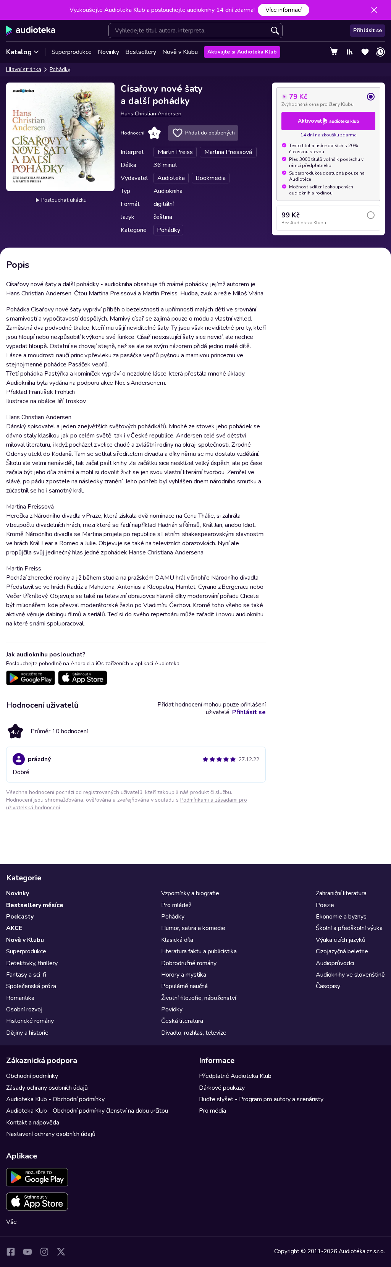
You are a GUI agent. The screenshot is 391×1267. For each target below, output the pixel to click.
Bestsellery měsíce (34, 905)
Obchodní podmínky (32, 1076)
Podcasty (20, 916)
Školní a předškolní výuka (349, 928)
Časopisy (328, 986)
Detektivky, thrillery (32, 963)
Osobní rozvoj (24, 1009)
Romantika (20, 998)
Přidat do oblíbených (210, 132)
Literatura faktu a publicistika (199, 951)
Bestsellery (140, 52)
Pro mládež (176, 905)
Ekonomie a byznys (341, 916)
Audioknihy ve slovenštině (350, 975)
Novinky (108, 52)
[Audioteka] (30, 30)
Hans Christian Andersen (151, 113)
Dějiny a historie (27, 1033)
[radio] (328, 99)
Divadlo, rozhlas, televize (193, 1033)
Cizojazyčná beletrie (342, 951)
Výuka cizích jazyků (340, 940)
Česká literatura (182, 1021)
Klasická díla (177, 940)
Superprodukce (72, 52)
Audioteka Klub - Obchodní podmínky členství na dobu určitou (87, 1111)
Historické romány (30, 1021)
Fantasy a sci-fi (26, 975)
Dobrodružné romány (189, 963)
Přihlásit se (367, 30)
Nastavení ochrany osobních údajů (50, 1134)
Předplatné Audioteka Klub (235, 1076)
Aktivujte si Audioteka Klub (242, 51)
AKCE (14, 928)
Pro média (212, 1111)
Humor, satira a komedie (193, 928)
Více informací (283, 10)
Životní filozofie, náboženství (198, 998)
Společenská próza (31, 986)
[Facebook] (10, 1251)
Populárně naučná (184, 986)
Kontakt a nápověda (32, 1122)
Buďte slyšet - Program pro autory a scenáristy (261, 1099)
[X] (61, 1251)
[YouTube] (27, 1251)
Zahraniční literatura (341, 893)
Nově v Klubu (180, 52)
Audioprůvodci (335, 963)
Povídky (172, 1009)
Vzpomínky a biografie (190, 893)
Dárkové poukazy (222, 1088)
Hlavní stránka (23, 69)
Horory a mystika (183, 975)
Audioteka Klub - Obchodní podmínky (55, 1099)
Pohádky (60, 69)
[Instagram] (44, 1251)
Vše (11, 1222)
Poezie (325, 905)
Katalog (19, 52)
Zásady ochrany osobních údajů (47, 1088)
